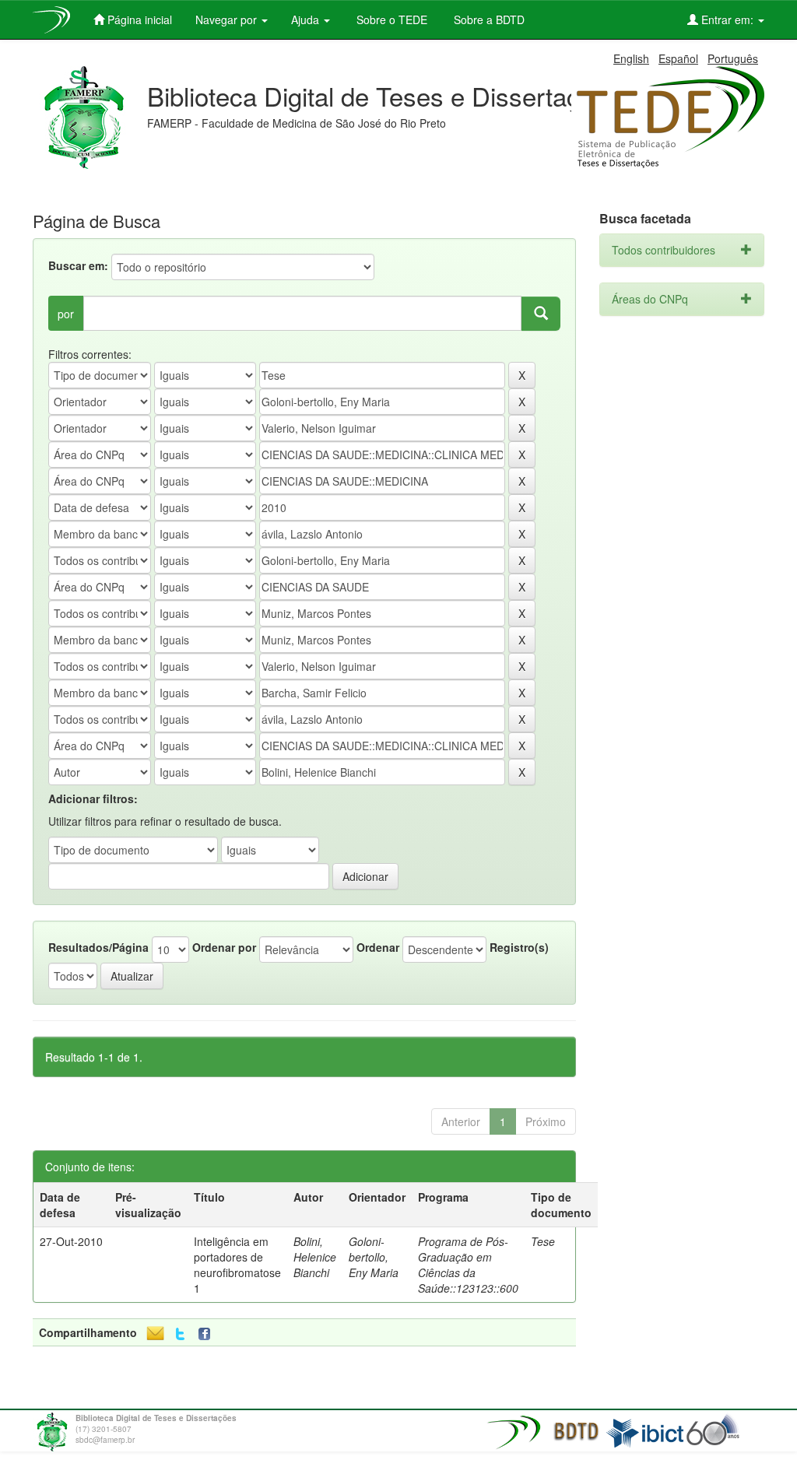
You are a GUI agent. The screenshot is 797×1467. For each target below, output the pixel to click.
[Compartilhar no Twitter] (180, 1334)
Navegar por (227, 19)
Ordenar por (224, 947)
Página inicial (138, 19)
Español (678, 58)
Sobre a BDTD (488, 19)
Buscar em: (78, 265)
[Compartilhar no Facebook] (207, 1334)
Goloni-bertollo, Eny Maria (373, 1257)
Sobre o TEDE (390, 19)
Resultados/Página (98, 947)
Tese (543, 1241)
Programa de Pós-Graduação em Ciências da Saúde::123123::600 (468, 1265)
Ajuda (306, 19)
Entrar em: (727, 19)
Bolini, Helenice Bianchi (314, 1257)
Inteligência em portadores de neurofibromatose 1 (237, 1265)
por (66, 313)
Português (732, 58)
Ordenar (377, 947)
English (631, 58)
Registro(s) (519, 947)
